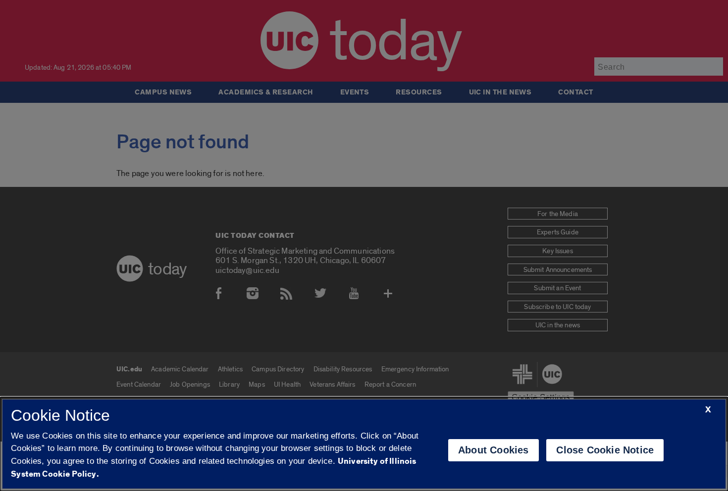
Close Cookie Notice (605, 450)
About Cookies (493, 450)
